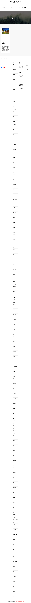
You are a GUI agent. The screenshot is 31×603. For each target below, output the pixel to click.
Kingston (14, 281)
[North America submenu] (14, 7)
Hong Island (14, 234)
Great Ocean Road (15, 215)
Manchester (14, 351)
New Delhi (14, 396)
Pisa (13, 438)
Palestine (14, 415)
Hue (13, 242)
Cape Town (14, 142)
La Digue (14, 299)
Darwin (14, 167)
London (14, 324)
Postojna (14, 450)
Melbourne (14, 354)
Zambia (14, 591)
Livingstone (14, 319)
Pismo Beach (14, 440)
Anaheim (14, 74)
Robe (13, 475)
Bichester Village (15, 109)
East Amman (14, 184)
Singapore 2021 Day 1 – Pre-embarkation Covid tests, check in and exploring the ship (21, 84)
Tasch (13, 544)
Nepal (13, 391)
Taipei (13, 541)
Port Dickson (14, 448)
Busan (13, 134)
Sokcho (14, 512)
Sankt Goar (14, 490)
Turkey (14, 556)
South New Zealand (15, 519)
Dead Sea (14, 169)
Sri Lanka (14, 524)
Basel (13, 99)
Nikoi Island (14, 401)
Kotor (13, 289)
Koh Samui (14, 284)
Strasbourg (14, 532)
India (13, 247)
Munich (14, 376)
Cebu (13, 146)
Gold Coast (14, 210)
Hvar (13, 244)
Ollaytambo (14, 406)
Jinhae (13, 266)
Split (13, 522)
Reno (13, 467)
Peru (13, 425)
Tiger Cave (14, 549)
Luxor (13, 331)
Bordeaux (14, 121)
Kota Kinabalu (14, 286)
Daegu (13, 164)
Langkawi (14, 307)
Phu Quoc (14, 435)
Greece (14, 217)
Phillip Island (14, 430)
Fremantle (14, 197)
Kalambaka (14, 276)
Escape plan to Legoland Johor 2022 (21, 62)
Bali (13, 94)
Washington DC (15, 581)
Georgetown (14, 205)
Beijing (14, 101)
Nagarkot (14, 381)
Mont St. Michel (15, 366)
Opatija (14, 408)
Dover (13, 179)
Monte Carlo (14, 368)
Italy (13, 257)
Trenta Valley (14, 554)
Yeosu (13, 586)
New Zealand (14, 398)
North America (14, 403)
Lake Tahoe (14, 302)
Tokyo (13, 551)
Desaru (14, 174)
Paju (13, 413)
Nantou (14, 386)
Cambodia (14, 137)
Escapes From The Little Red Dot (15, 1)
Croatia (14, 157)
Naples (13, 388)
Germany (14, 207)
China (13, 151)
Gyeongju (14, 222)
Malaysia (14, 346)
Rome (13, 477)
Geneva (14, 202)
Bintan (13, 111)
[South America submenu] (27, 7)
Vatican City (14, 566)
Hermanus (14, 227)
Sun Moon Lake (15, 534)
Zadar (13, 588)
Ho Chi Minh (14, 229)
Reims (13, 465)
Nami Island (14, 383)
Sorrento (14, 514)
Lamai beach (14, 304)
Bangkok (14, 96)
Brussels (14, 132)
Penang (14, 420)
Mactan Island (14, 339)
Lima (13, 317)
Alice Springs (14, 69)
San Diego (14, 485)
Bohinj (13, 116)
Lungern (14, 329)
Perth (13, 423)
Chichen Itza (14, 149)
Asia (13, 82)
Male (13, 349)
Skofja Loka (14, 509)
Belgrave (14, 104)
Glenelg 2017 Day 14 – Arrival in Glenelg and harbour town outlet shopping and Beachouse (5, 40)
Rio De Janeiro (14, 472)
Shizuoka (14, 502)
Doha (13, 177)
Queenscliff (14, 460)
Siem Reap (14, 504)
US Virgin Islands (15, 561)
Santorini (14, 492)
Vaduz (13, 564)
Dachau (14, 162)
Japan (13, 259)
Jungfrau (14, 274)
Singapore (14, 507)
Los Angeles (14, 326)
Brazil (13, 127)
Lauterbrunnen (14, 314)
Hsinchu (14, 239)
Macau (13, 334)
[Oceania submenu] (19, 7)
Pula (13, 457)
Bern (13, 106)
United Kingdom (15, 559)
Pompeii (14, 443)
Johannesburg (14, 269)
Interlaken (14, 252)
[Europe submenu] (6, 7)
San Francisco (14, 487)
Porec (13, 445)
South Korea (14, 517)
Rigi (13, 470)
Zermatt (14, 593)
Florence (14, 194)
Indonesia (14, 249)
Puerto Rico (14, 455)
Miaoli (13, 359)
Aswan (14, 84)
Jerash (13, 264)
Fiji (13, 192)
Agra (13, 64)
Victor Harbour (14, 574)
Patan (13, 418)
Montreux (14, 371)
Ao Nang (14, 79)
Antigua (14, 77)
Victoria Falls (14, 576)
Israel (13, 254)
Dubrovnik (14, 182)
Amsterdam (14, 72)
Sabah (13, 482)
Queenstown (14, 462)
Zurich (13, 596)
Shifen (13, 499)
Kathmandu (14, 279)
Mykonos (14, 378)
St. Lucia (14, 527)
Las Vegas (14, 309)
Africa (13, 62)
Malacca (14, 344)
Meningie (14, 356)
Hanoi (13, 224)
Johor (13, 271)
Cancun (14, 139)
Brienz (13, 129)
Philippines (14, 428)
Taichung (14, 539)
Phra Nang (14, 433)
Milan (13, 361)
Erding (13, 189)
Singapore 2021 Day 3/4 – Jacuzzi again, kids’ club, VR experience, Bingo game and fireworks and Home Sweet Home (21, 69)
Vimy (13, 579)
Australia (14, 89)
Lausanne (14, 312)
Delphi (13, 172)
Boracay (14, 119)
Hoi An (14, 232)
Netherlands (14, 393)
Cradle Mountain (15, 155)
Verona (14, 571)
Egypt (13, 187)
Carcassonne (14, 144)
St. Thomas (14, 529)
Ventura (14, 569)
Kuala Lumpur (14, 297)
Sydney (14, 537)
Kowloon (14, 291)
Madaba (14, 341)
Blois (13, 114)
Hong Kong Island (15, 237)
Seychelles (14, 497)
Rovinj (13, 480)
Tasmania (14, 546)
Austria (14, 91)
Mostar (13, 373)
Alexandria (14, 67)
